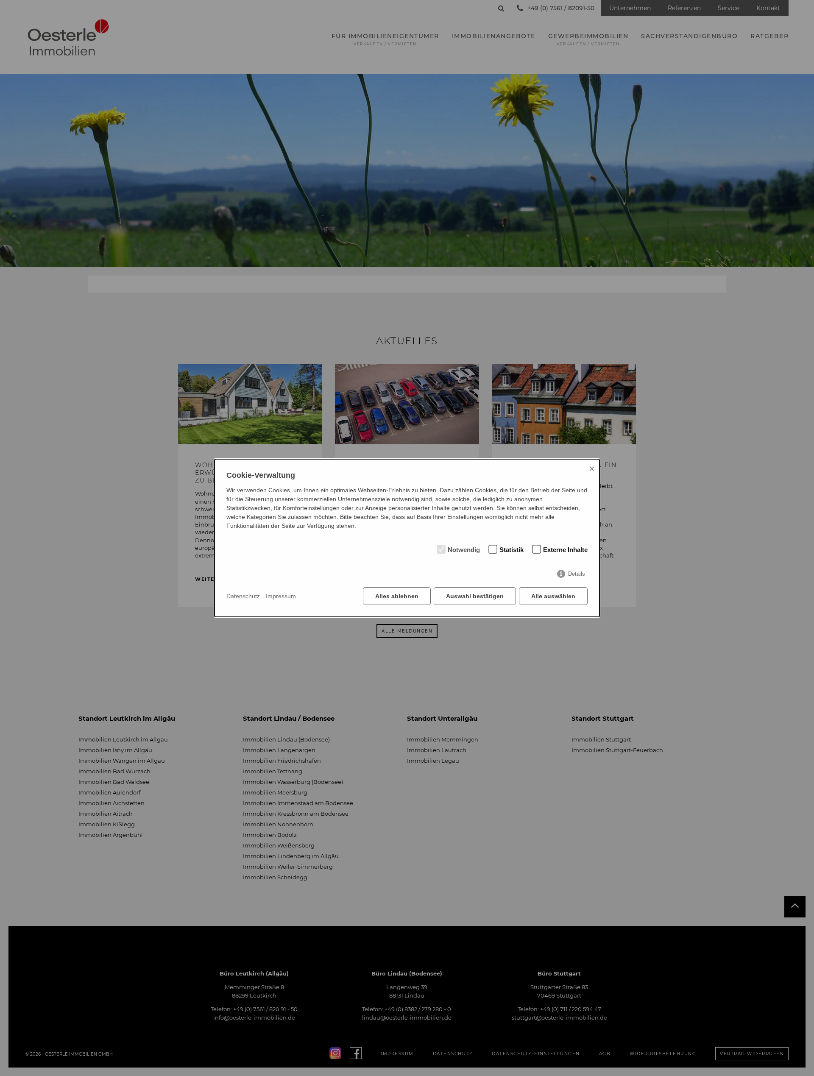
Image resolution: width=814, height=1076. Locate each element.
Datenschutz (243, 596)
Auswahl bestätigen (475, 596)
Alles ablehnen (396, 596)
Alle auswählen (553, 596)
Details (576, 574)
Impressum (281, 596)
